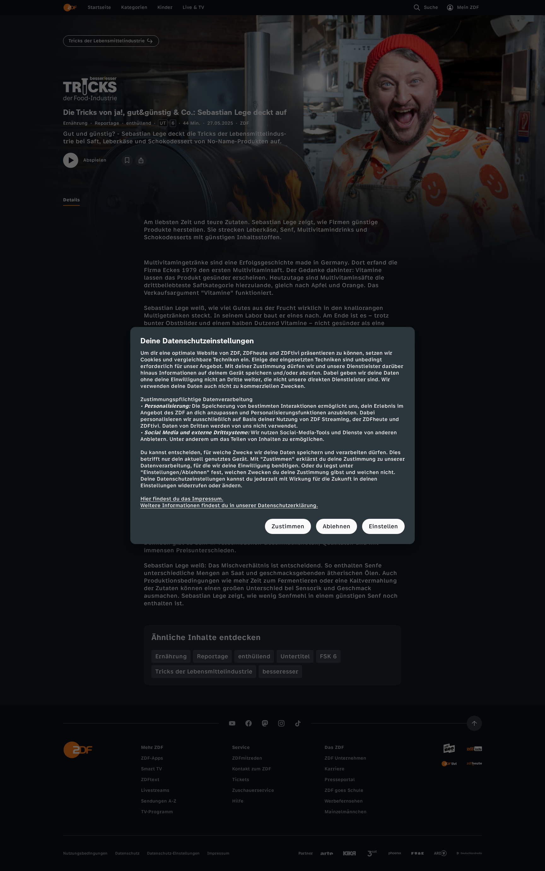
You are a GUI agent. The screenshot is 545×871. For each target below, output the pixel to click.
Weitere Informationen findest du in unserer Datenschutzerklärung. (229, 505)
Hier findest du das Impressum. (181, 499)
